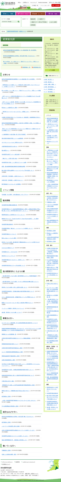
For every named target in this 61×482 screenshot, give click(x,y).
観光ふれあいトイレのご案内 (9, 238)
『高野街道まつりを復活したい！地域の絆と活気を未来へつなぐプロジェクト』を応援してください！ (52, 153)
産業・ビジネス (39, 14)
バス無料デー (41, 19)
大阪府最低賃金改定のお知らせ (9, 146)
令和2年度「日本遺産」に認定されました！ (13, 180)
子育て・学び (24, 14)
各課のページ (26, 5)
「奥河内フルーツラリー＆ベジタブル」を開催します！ (16, 111)
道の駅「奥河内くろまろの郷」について (12, 312)
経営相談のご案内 (6, 396)
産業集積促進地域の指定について (10, 344)
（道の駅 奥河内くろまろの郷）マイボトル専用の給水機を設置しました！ (20, 281)
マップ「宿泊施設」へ (49, 89)
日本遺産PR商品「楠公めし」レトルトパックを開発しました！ (17, 228)
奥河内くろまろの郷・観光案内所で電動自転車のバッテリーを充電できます (21, 242)
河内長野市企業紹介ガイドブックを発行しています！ (15, 436)
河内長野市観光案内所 (7, 224)
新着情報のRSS (37, 67)
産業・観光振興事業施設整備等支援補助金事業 (13, 166)
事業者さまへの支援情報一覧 (9, 334)
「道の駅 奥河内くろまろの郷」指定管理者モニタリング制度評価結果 (19, 276)
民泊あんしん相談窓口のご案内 (9, 107)
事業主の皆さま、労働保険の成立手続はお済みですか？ (16, 390)
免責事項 (17, 462)
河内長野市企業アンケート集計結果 (11, 154)
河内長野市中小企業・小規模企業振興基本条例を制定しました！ (18, 369)
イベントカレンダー (45, 5)
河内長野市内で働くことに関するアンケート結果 (14, 162)
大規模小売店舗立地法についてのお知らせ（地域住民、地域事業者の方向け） (21, 117)
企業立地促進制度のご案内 (8, 360)
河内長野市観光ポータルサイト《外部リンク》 (13, 260)
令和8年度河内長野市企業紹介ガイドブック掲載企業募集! (16, 338)
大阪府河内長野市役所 (12, 31)
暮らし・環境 (9, 14)
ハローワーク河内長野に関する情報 (11, 426)
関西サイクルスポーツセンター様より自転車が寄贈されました (17, 302)
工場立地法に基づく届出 (8, 381)
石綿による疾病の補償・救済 (9, 454)
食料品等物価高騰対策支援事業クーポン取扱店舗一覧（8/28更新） (20, 50)
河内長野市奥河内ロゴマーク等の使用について (13, 265)
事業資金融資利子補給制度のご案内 (11, 356)
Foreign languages (42, 2)
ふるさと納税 (53, 22)
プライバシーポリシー (7, 462)
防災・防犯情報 (56, 5)
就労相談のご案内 (6, 422)
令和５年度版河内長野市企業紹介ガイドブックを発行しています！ (18, 430)
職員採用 (33, 19)
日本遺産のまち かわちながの (9, 251)
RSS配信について (6, 464)
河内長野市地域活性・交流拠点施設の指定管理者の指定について (18, 291)
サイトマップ (33, 2)
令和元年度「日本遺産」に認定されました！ (13, 176)
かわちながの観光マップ (8, 248)
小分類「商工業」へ (49, 79)
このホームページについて (29, 462)
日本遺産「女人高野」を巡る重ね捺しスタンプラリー (15, 194)
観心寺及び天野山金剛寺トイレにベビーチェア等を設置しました (18, 170)
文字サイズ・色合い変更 (54, 2)
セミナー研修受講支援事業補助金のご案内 (12, 352)
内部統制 (33, 25)
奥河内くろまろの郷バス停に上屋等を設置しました (14, 287)
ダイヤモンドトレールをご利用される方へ (12, 142)
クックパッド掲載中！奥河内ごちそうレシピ (13, 308)
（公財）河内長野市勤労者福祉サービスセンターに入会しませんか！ (19, 400)
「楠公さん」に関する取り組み (9, 158)
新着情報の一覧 (26, 67)
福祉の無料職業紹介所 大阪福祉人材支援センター (14, 440)
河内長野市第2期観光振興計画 (9, 205)
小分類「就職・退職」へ (50, 84)
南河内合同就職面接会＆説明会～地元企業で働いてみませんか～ (19, 56)
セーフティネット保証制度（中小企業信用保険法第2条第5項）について (20, 323)
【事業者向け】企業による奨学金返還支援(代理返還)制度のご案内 (18, 385)
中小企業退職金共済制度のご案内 (10, 406)
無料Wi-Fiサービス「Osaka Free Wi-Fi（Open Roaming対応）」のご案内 (20, 218)
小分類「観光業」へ (49, 82)
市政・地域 (53, 14)
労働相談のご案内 (6, 450)
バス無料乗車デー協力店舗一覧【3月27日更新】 (14, 134)
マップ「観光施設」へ (49, 91)
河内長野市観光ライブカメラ (9, 234)
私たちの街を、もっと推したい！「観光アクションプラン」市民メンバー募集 (21, 90)
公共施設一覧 (35, 5)
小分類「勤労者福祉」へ (50, 87)
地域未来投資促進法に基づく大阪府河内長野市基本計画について (18, 375)
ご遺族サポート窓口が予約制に (39, 22)
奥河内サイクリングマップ (8, 256)
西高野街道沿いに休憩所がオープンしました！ (13, 214)
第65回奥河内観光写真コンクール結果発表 (12, 138)
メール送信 (52, 70)
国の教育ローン (6, 150)
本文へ (19, 2)
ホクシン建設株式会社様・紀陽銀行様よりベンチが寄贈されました (18, 297)
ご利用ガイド (26, 2)
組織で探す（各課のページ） (32, 473)
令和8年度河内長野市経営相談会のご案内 (12, 348)
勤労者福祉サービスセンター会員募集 (11, 184)
